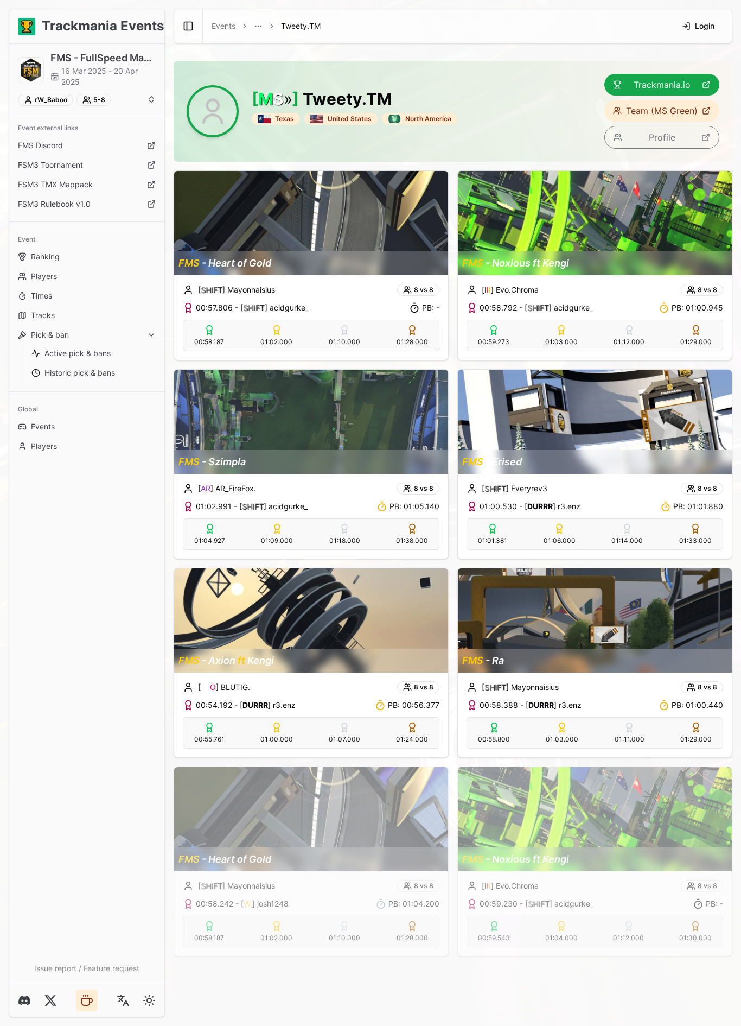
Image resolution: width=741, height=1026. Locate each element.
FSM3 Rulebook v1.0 (54, 203)
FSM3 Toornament (50, 164)
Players (44, 276)
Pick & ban (50, 334)
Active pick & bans (77, 353)
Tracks (43, 315)
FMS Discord (40, 145)
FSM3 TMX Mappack (55, 184)
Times (41, 295)
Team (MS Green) (662, 110)
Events (43, 426)
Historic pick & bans (79, 372)
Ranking (45, 256)
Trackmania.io (662, 84)
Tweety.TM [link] (301, 25)
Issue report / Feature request (86, 968)
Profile (662, 137)
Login (704, 25)
